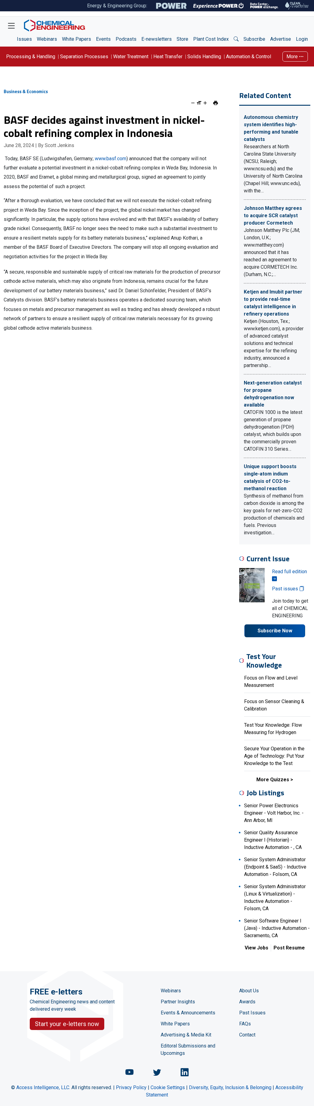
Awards (247, 1002)
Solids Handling (204, 56)
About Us (249, 991)
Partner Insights (178, 1002)
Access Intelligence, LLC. (43, 1087)
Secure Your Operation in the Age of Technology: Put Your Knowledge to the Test (274, 756)
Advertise (280, 39)
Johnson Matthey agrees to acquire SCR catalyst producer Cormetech (273, 215)
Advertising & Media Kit (186, 1035)
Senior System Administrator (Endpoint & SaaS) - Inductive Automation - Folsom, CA (275, 867)
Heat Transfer (167, 56)
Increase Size (205, 103)
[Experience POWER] (218, 6)
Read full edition (289, 571)
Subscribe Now (275, 631)
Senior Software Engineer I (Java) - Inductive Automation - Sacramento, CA (277, 928)
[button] (236, 39)
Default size (199, 103)
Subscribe (254, 39)
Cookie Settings (168, 1087)
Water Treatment (130, 56)
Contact (247, 1035)
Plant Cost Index (211, 39)
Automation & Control (248, 56)
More (292, 56)
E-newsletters (156, 39)
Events (103, 39)
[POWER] (171, 6)
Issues (24, 39)
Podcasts (126, 39)
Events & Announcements (188, 1013)
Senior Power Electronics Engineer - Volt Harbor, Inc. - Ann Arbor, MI (274, 813)
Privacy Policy (131, 1087)
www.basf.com (110, 158)
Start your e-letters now (67, 1024)
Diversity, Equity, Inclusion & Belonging (230, 1087)
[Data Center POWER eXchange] (264, 6)
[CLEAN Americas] (297, 5)
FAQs (245, 1024)
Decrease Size (193, 103)
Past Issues (252, 1013)
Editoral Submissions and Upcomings (188, 1049)
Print (215, 103)
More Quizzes (272, 779)
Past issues (285, 589)
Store (182, 39)
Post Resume (289, 948)
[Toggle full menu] (11, 25)
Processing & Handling (30, 56)
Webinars (47, 39)
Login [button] (302, 39)
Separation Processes (84, 56)
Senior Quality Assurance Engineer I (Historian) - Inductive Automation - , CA (273, 840)
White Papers (76, 39)
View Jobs (256, 948)
